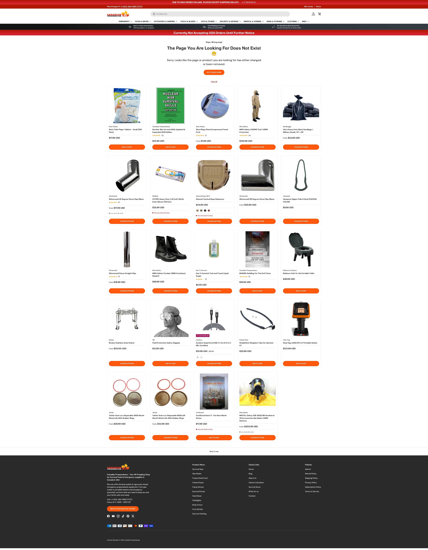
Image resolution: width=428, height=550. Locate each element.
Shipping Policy (311, 478)
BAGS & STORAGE (274, 21)
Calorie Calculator (256, 482)
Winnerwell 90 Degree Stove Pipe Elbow (256, 199)
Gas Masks (196, 473)
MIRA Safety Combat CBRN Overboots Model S (169, 274)
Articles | (110, 540)
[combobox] (220, 13)
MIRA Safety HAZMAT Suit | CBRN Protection (253, 130)
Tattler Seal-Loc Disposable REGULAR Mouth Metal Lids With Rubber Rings (168, 416)
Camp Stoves (198, 487)
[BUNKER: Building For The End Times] (257, 249)
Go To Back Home (214, 72)
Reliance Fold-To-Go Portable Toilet (298, 273)
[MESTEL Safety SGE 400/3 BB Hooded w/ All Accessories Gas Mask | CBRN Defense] (257, 392)
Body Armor (197, 505)
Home (251, 469)
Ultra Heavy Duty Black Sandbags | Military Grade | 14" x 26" (298, 130)
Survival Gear (197, 469)
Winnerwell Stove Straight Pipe (122, 273)
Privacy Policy (311, 482)
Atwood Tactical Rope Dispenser (210, 199)
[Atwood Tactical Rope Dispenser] (214, 175)
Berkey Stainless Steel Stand (121, 343)
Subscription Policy (313, 487)
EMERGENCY (124, 21)
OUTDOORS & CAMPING (164, 21)
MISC (304, 21)
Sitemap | (116, 540)
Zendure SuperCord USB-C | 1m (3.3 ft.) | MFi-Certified (213, 344)
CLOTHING (292, 21)
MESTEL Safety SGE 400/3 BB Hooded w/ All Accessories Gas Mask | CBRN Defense (257, 418)
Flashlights (196, 500)
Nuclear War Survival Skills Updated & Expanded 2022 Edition (168, 130)
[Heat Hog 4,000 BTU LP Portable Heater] (301, 319)
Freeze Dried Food (200, 478)
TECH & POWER (207, 21)
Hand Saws (196, 496)
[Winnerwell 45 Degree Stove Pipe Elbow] (127, 175)
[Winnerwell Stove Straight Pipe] (127, 249)
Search (308, 469)
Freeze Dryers (198, 482)
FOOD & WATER (141, 21)
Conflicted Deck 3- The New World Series (211, 416)
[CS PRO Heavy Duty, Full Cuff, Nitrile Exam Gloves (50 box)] (170, 175)
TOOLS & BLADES (187, 21)
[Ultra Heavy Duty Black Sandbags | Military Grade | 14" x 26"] (301, 106)
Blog (250, 473)
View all (214, 81)
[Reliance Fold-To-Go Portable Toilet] (301, 249)
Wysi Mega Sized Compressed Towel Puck (212, 130)
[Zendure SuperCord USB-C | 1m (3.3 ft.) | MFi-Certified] (214, 319)
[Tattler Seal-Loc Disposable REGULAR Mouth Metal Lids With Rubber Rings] (170, 392)
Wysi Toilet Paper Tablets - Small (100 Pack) (125, 130)
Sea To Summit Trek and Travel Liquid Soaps (212, 274)
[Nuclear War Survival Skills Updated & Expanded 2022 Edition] (170, 106)
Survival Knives (198, 491)
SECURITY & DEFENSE (229, 21)
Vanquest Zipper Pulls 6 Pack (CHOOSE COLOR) (300, 200)
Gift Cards (308, 6)
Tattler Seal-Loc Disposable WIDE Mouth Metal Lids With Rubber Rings (126, 416)
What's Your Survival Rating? (122, 509)
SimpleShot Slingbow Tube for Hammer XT (256, 344)
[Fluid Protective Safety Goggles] (170, 319)
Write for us (253, 491)
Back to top (214, 451)
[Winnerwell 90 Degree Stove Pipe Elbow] (257, 175)
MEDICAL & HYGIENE (252, 21)
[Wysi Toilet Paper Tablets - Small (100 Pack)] (127, 106)
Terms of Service (312, 491)
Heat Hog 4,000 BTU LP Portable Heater (300, 343)
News (318, 6)
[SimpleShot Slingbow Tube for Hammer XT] (257, 319)
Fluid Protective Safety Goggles (166, 343)
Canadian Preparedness (132, 540)
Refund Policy (310, 473)
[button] (319, 13)
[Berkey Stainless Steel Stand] (127, 319)
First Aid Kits (197, 509)
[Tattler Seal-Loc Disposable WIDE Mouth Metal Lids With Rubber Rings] (127, 392)
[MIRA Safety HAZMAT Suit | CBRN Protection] (257, 106)
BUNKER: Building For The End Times (255, 273)
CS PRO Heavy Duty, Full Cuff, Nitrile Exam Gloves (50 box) (168, 200)
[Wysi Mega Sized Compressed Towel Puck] (214, 106)
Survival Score (254, 487)
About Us (252, 478)
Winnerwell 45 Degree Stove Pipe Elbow (126, 199)
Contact (252, 496)
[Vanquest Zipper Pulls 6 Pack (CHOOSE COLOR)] (301, 175)
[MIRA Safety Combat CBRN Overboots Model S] (170, 249)
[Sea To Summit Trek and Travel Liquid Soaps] (214, 249)
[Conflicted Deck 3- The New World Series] (214, 392)
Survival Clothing (199, 514)
